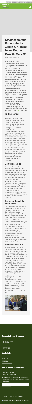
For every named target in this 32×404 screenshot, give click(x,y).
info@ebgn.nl (6, 347)
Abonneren (6, 388)
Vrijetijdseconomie (15, 2)
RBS (27, 400)
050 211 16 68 (6, 348)
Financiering (5, 361)
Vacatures (4, 360)
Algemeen (16, 57)
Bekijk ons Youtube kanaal (9, 374)
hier (19, 110)
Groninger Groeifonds (23, 2)
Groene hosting (17, 400)
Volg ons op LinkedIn (8, 372)
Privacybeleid (11, 396)
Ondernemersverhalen (7, 363)
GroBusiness (9, 2)
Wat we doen (5, 358)
